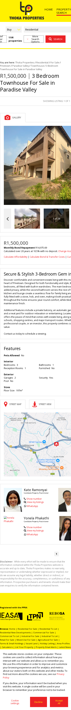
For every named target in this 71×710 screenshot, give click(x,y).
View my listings (35, 502)
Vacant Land (32, 643)
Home (12, 628)
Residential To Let (48, 628)
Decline (38, 702)
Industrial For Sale (30, 636)
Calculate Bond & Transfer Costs (47, 256)
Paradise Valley (20, 65)
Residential (42, 62)
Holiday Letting (47, 643)
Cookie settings (15, 702)
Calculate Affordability (15, 256)
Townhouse (37, 65)
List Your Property (24, 647)
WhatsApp (32, 506)
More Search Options (35, 39)
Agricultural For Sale (48, 639)
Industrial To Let (50, 636)
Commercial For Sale (43, 632)
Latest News (65, 647)
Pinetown (5, 65)
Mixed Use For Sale (26, 639)
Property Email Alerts (46, 647)
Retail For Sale (7, 639)
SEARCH (58, 39)
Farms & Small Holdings (11, 643)
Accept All (59, 702)
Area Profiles (63, 643)
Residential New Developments (15, 632)
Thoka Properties (24, 62)
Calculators (7, 647)
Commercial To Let (9, 636)
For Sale (54, 62)
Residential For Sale (27, 628)
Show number (34, 498)
